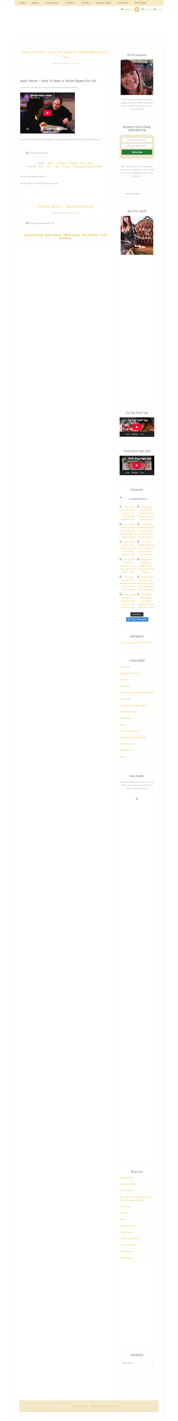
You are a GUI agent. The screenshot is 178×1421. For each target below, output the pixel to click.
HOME (22, 3)
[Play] (123, 434)
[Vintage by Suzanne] (137, 254)
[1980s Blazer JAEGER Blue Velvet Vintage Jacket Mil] (145, 531)
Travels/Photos (126, 750)
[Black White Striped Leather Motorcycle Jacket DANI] (128, 548)
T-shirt (57, 166)
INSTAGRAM (140, 3)
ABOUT (35, 3)
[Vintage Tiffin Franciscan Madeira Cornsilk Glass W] (128, 566)
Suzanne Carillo (89, 24)
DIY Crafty (124, 680)
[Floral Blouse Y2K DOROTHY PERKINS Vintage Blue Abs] (145, 513)
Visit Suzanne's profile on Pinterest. (137, 643)
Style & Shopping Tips (129, 731)
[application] (137, 427)
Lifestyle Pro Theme (80, 1406)
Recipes (123, 724)
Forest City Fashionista (130, 1238)
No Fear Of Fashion (128, 1245)
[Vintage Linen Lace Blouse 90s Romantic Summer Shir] (145, 584)
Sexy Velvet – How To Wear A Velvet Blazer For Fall (65, 54)
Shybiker (123, 1213)
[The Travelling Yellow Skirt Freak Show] (137, 799)
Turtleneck (61, 163)
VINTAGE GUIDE (103, 3)
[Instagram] (126, 9)
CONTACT (70, 3)
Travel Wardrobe (127, 744)
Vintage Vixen (126, 1232)
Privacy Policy (52, 3)
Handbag (73, 163)
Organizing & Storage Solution (133, 705)
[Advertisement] (139, 840)
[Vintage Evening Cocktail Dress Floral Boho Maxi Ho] (128, 601)
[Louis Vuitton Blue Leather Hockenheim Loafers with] (145, 601)
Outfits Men (125, 718)
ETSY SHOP (123, 3)
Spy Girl (123, 1219)
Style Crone (125, 1206)
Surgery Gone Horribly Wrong (133, 737)
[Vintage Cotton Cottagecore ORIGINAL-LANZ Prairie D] (145, 566)
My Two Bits (125, 699)
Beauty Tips (125, 667)
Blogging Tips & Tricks (130, 673)
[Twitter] (158, 9)
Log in (117, 1406)
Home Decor (125, 686)
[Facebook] (137, 9)
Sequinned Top (33, 235)
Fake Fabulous (126, 1258)
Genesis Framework (97, 1406)
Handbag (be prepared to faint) (87, 166)
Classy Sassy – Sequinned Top (65, 206)
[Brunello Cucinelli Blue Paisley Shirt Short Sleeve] (128, 584)
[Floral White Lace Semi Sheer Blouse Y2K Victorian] (128, 513)
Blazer (51, 163)
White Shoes (71, 235)
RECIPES (85, 3)
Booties (66, 166)
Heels (82, 163)
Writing (123, 757)
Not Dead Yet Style (128, 1184)
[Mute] (146, 434)
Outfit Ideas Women (128, 712)
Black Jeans (53, 235)
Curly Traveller (126, 1251)
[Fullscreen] (151, 434)
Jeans (90, 163)
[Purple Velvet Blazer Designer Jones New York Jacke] (128, 531)
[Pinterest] (147, 9)
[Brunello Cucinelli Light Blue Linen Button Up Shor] (145, 548)
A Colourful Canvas (128, 1226)
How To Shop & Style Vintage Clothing (137, 692)
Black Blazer (90, 235)
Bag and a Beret (127, 1178)
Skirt (49, 166)
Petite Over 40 (126, 1190)
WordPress (109, 1406)
